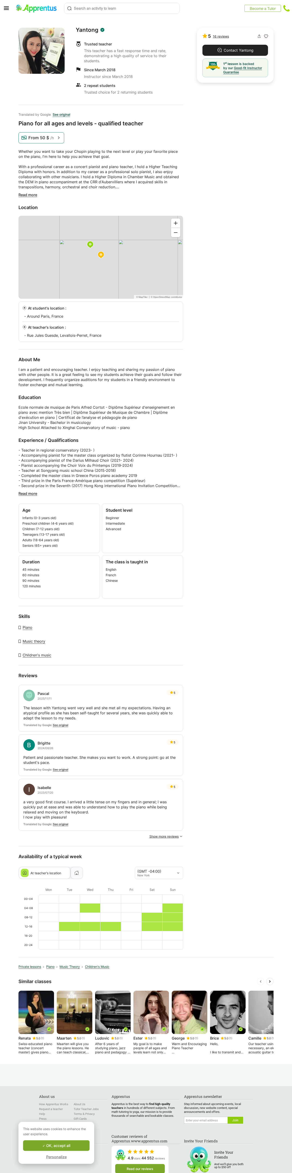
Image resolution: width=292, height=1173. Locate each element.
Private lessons (29, 967)
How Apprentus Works (53, 1104)
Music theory (34, 641)
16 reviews (221, 36)
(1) (42, 1038)
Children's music (37, 655)
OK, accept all (57, 1145)
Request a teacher (51, 1109)
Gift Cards (80, 1118)
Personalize (56, 1157)
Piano (27, 627)
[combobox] (122, 8)
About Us (79, 1104)
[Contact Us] (286, 8)
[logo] (38, 8)
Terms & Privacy (84, 1114)
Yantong (87, 30)
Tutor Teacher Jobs (86, 1109)
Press (43, 1118)
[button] (266, 36)
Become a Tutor (263, 8)
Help (42, 1114)
